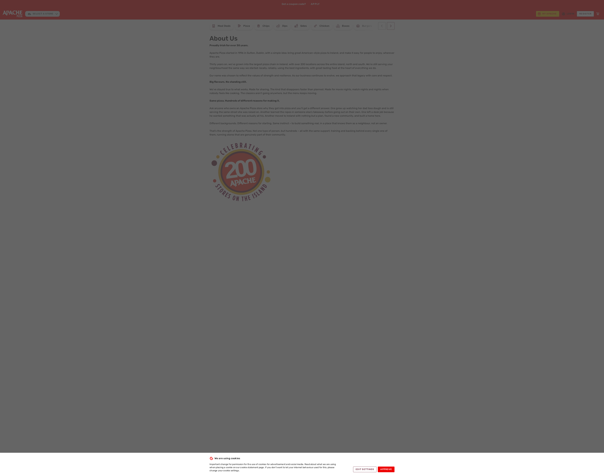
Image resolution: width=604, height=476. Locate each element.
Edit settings (365, 469)
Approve (386, 469)
